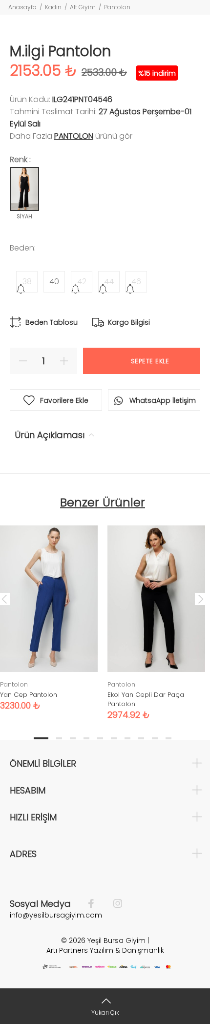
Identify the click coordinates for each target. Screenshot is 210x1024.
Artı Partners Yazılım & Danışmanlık (105, 950)
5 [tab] (100, 738)
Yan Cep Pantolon (28, 694)
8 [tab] (141, 738)
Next (200, 598)
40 (54, 281)
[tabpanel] (156, 615)
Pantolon (117, 7)
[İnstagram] (113, 904)
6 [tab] (114, 738)
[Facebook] (96, 904)
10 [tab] (168, 738)
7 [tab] (127, 738)
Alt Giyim (83, 7)
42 (81, 281)
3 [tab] (73, 738)
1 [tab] (41, 738)
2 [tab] (59, 738)
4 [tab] (86, 738)
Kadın (53, 7)
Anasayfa (22, 7)
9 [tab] (155, 738)
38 (27, 281)
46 (136, 281)
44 (109, 281)
